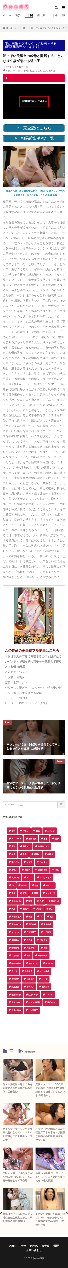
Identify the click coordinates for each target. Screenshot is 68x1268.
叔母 (26, 71)
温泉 (13, 893)
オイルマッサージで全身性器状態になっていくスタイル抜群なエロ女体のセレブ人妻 (17, 1134)
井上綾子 (28, 971)
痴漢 (28, 956)
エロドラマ (16, 839)
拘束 (13, 909)
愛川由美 (47, 924)
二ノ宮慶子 (33, 1010)
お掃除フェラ (43, 846)
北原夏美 (15, 987)
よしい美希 (44, 971)
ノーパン (15, 932)
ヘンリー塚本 (45, 878)
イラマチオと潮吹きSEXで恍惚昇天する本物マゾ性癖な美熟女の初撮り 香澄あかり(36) (50, 1134)
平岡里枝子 (16, 963)
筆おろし (15, 862)
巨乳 (39, 71)
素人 (51, 909)
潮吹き (27, 870)
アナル (29, 940)
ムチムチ (10, 71)
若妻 (18, 15)
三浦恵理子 (31, 932)
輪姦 (30, 901)
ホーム (7, 15)
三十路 (29, 15)
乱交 (42, 901)
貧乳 (25, 854)
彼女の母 (49, 963)
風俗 (52, 917)
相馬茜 (52, 71)
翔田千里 (55, 901)
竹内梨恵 (47, 932)
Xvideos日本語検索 (12, 817)
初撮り (50, 854)
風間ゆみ (15, 940)
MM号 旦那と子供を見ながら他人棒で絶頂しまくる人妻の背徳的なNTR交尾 (17, 1177)
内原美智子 (31, 948)
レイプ (29, 862)
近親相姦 (32, 839)
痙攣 (57, 839)
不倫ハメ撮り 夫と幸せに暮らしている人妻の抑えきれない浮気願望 (50, 1177)
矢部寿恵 (15, 979)
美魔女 (37, 854)
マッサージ (50, 893)
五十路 (53, 15)
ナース (14, 971)
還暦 (64, 15)
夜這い (32, 71)
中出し (19, 71)
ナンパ (29, 878)
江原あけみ (16, 1010)
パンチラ (43, 940)
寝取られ (26, 846)
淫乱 (57, 870)
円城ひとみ (16, 917)
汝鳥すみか (16, 1002)
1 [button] (6, 78)
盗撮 (36, 885)
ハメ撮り (43, 862)
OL (41, 917)
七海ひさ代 (16, 995)
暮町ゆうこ (52, 1002)
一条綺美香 (42, 956)
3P (13, 885)
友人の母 (15, 878)
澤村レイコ (16, 924)
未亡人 (14, 870)
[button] (34, 1027)
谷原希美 (15, 956)
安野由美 (32, 924)
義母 (13, 854)
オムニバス (16, 901)
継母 (36, 893)
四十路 (41, 15)
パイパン (49, 885)
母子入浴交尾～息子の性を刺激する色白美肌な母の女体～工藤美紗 (17, 1088)
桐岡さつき (33, 963)
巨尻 (45, 71)
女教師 (26, 909)
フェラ (39, 909)
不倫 (45, 839)
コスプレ (49, 995)
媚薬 (45, 948)
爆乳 (13, 846)
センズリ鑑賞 (34, 1002)
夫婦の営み (42, 870)
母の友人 (30, 987)
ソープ (44, 979)
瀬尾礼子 (45, 987)
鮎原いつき (33, 995)
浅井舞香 (15, 948)
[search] (61, 804)
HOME (9, 28)
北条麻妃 (30, 979)
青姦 (30, 917)
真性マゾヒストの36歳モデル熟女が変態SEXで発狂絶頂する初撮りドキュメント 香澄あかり (50, 1090)
